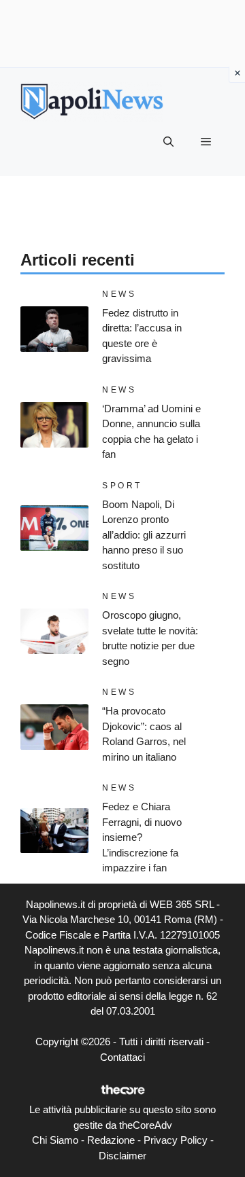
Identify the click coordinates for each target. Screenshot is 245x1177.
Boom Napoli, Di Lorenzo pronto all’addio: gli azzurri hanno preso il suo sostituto (144, 535)
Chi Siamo (55, 1140)
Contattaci (122, 1057)
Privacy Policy (176, 1140)
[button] (168, 142)
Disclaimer (122, 1155)
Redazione (111, 1140)
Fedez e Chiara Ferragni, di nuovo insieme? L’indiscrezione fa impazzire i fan (142, 837)
